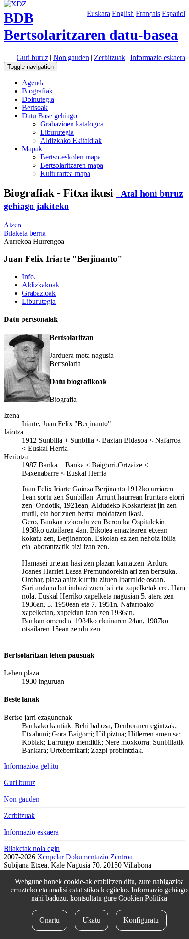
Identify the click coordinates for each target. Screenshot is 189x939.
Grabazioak (39, 293)
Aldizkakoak (40, 285)
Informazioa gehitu (31, 766)
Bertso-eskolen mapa (70, 157)
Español (173, 13)
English (123, 13)
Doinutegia (38, 99)
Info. (29, 276)
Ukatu (91, 920)
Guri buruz (32, 57)
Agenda (33, 83)
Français (148, 13)
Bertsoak (35, 107)
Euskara (98, 13)
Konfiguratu (141, 920)
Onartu (49, 920)
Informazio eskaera (157, 57)
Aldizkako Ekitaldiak (71, 140)
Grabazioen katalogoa (72, 124)
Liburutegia (57, 132)
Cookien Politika (142, 898)
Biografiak (37, 91)
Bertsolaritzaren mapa (71, 165)
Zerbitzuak (109, 57)
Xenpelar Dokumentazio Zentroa (85, 857)
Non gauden (71, 57)
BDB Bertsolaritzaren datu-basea (91, 26)
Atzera (13, 225)
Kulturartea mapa (65, 173)
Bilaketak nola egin (32, 848)
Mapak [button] (32, 149)
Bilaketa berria (25, 233)
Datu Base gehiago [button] (49, 116)
